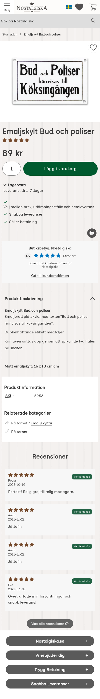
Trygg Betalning (50, 669)
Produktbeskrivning (24, 298)
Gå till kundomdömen (50, 275)
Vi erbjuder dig (50, 655)
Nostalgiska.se (50, 641)
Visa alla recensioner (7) (50, 624)
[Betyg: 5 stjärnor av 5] (50, 140)
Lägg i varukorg (60, 168)
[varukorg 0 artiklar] (93, 7)
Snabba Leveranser (50, 683)
